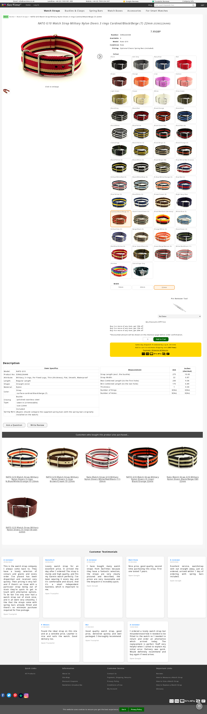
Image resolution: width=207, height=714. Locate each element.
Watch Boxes (115, 10)
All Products (30, 673)
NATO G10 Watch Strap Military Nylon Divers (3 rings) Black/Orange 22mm (142, 479)
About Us (66, 673)
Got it (124, 709)
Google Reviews (132, 1)
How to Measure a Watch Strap (169, 677)
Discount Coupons (70, 681)
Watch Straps (22, 17)
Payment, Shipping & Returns (155, 350)
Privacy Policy (113, 681)
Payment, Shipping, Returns (119, 677)
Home (28, 5)
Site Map (66, 677)
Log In (36, 5)
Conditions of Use (114, 685)
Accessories (134, 10)
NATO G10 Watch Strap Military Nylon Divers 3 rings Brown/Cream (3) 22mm (62, 479)
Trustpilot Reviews (162, 1)
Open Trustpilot (10, 614)
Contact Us (112, 673)
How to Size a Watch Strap (167, 681)
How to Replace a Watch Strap (169, 685)
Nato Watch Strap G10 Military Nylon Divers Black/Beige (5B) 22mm (183, 479)
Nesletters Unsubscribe (72, 685)
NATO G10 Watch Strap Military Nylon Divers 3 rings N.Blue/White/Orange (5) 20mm (22, 479)
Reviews (159, 673)
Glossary (160, 689)
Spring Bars (96, 10)
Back (6, 17)
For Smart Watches (157, 10)
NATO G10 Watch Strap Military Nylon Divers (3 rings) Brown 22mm (22, 529)
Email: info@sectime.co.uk (23, 1)
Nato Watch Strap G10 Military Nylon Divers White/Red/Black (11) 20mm (102, 479)
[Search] (193, 5)
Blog (150, 5)
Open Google (92, 586)
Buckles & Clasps (75, 10)
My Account (112, 689)
